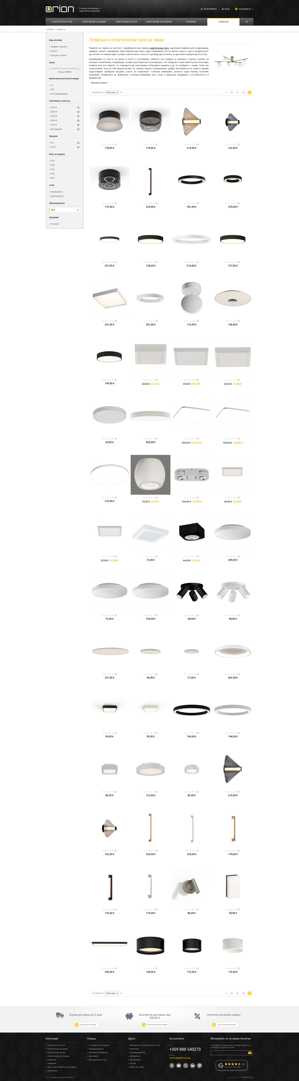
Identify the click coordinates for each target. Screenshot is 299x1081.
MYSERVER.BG (247, 1077)
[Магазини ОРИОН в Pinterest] (199, 1065)
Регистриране (210, 9)
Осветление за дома (57, 1049)
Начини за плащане (98, 1052)
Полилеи (51, 1060)
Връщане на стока (97, 1060)
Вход (227, 9)
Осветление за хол (56, 1052)
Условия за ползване (99, 1045)
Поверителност (96, 1049)
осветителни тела (159, 48)
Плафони (51, 1063)
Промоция (52, 1071)
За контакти (135, 1060)
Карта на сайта (137, 1067)
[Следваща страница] (250, 92)
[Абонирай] (250, 1052)
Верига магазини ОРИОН (62, 1077)
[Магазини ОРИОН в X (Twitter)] (185, 1065)
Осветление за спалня (58, 1056)
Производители (137, 1052)
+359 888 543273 (185, 1049)
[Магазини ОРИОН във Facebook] (171, 1065)
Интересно (135, 1056)
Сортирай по (98, 92)
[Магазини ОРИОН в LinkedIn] (192, 1065)
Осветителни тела (56, 1045)
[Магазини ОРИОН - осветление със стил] (60, 9)
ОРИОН (50, 29)
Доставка (93, 1056)
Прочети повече (99, 83)
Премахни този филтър (77, 210)
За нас (133, 1063)
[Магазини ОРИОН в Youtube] (178, 1065)
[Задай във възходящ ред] (121, 92)
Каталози (134, 1049)
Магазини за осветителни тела (145, 1045)
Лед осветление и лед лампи (61, 1067)
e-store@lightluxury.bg (180, 1058)
